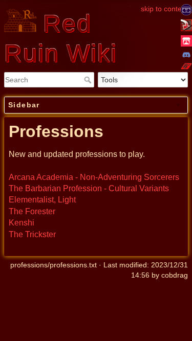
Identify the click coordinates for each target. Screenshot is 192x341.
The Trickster (32, 234)
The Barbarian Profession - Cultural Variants (89, 188)
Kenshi (21, 222)
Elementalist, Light (42, 199)
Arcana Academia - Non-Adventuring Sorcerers (94, 177)
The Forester (32, 211)
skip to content (164, 9)
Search (89, 79)
